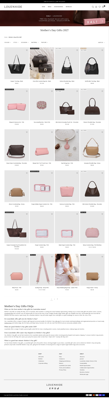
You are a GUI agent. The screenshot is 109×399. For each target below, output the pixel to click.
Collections (41, 361)
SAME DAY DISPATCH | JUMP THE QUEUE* (54, 1)
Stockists (82, 370)
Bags (49, 6)
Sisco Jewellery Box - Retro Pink (42, 122)
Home (5, 37)
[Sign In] (96, 7)
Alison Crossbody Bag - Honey (16, 204)
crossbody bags (8, 313)
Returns (61, 363)
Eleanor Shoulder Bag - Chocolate (92, 122)
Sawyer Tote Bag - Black (17, 81)
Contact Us (62, 359)
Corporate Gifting (42, 363)
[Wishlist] (99, 7)
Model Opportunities (85, 365)
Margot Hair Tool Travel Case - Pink (42, 163)
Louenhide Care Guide (65, 365)
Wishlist (40, 359)
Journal (82, 359)
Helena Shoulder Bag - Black (67, 81)
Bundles (69, 6)
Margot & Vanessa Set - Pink (16, 122)
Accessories (58, 6)
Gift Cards (41, 356)
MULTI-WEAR (58, 48)
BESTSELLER (83, 48)
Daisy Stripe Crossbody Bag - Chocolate (17, 163)
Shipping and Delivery (64, 361)
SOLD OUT (83, 255)
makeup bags (8, 323)
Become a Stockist (84, 372)
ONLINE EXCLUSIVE (34, 48)
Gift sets (57, 321)
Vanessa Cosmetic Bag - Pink (67, 204)
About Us (82, 356)
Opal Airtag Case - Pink (67, 163)
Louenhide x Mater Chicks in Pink (88, 361)
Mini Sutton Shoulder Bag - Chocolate (92, 204)
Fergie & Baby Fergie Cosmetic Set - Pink (42, 204)
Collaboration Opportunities (87, 367)
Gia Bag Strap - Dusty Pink (42, 287)
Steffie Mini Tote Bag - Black (92, 81)
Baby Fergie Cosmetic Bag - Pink (67, 245)
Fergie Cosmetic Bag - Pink (42, 245)
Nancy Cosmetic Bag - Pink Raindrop (92, 245)
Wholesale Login (84, 374)
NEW (43, 6)
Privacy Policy (62, 370)
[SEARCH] (93, 7)
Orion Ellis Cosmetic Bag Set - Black (42, 81)
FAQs (60, 356)
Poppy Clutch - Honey (92, 287)
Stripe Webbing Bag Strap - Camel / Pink (67, 287)
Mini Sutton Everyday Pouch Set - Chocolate (67, 122)
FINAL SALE (83, 212)
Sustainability (83, 363)
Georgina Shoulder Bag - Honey (92, 163)
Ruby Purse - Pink (16, 287)
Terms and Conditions (64, 367)
